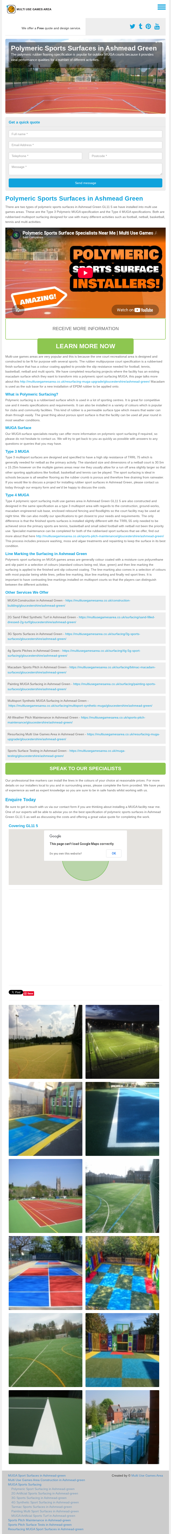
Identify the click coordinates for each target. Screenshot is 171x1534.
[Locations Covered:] (7, 6)
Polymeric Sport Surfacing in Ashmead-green (43, 1489)
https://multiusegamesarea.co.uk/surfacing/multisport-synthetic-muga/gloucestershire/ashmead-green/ (80, 705)
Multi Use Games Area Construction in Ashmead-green (46, 1480)
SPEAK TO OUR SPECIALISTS (85, 768)
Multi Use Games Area (147, 1475)
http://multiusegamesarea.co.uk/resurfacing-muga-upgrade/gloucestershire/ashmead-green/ (85, 381)
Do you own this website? (66, 853)
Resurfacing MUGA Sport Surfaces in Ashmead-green (45, 1529)
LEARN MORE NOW (85, 346)
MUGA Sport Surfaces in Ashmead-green (37, 1475)
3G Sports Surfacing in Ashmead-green (39, 1498)
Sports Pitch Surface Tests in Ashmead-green (40, 1524)
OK (114, 853)
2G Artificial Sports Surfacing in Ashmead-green (44, 1493)
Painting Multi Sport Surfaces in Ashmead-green (45, 1511)
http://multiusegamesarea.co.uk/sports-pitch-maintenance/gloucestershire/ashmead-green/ (100, 536)
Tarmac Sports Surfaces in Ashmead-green (41, 1507)
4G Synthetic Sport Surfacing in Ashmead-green (45, 1502)
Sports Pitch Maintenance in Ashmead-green (39, 1520)
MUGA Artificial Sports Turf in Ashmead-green (43, 1515)
